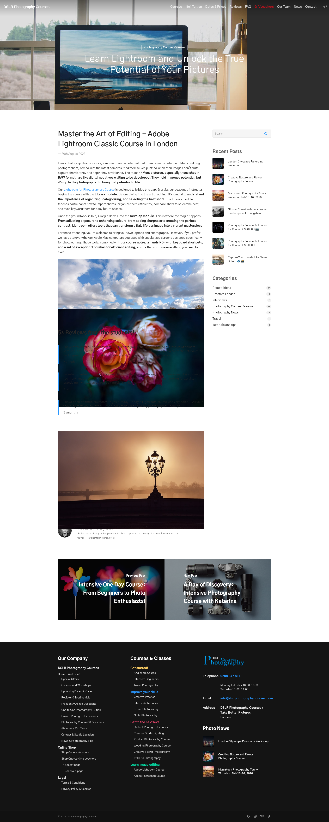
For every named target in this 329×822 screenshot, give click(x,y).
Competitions (221, 287)
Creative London (223, 294)
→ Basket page (70, 764)
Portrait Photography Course (151, 727)
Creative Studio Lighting (149, 733)
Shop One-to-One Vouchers (78, 758)
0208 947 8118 (231, 676)
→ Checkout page (72, 771)
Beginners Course (145, 673)
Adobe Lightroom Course (149, 769)
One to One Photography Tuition (81, 710)
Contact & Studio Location (77, 734)
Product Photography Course (152, 739)
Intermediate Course (146, 703)
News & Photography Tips (77, 740)
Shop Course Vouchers (75, 752)
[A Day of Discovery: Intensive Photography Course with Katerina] (217, 589)
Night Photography (145, 715)
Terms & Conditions (73, 782)
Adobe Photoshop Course (149, 775)
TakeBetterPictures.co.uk (101, 538)
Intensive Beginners (146, 679)
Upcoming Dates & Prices (77, 691)
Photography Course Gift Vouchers (82, 722)
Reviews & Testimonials (75, 697)
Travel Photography (146, 685)
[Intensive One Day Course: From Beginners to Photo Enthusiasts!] (111, 589)
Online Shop (67, 747)
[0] (324, 7)
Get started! (139, 668)
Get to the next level (145, 722)
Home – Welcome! (69, 674)
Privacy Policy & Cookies (76, 789)
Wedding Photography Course (152, 745)
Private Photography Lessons (79, 716)
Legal (62, 777)
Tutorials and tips (224, 325)
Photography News (225, 312)
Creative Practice (144, 697)
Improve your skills (144, 692)
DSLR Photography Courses (26, 7)
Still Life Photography (147, 758)
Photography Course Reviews (164, 47)
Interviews (219, 300)
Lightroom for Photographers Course (89, 189)
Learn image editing (145, 764)
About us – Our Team (74, 728)
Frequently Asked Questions (78, 703)
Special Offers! (70, 679)
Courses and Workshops (76, 685)
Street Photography (146, 709)
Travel (216, 318)
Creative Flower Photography (152, 751)
